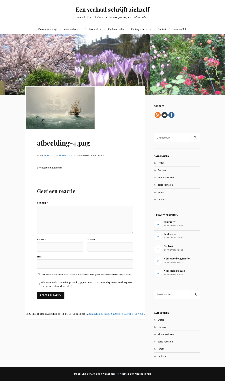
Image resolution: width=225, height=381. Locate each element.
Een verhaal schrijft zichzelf (112, 9)
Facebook (94, 29)
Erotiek (161, 162)
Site (39, 256)
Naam (41, 239)
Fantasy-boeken (139, 29)
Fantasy (162, 170)
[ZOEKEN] (195, 137)
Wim (46, 155)
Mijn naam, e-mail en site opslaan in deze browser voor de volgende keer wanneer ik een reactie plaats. (86, 274)
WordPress (109, 374)
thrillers (162, 199)
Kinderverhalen (116, 29)
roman (161, 191)
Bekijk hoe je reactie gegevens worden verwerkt (116, 313)
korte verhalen (71, 29)
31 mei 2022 (65, 155)
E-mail (92, 239)
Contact (162, 29)
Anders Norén (143, 374)
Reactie (42, 203)
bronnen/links (180, 29)
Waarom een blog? (47, 29)
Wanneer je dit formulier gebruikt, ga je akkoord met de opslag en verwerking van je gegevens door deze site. (86, 284)
